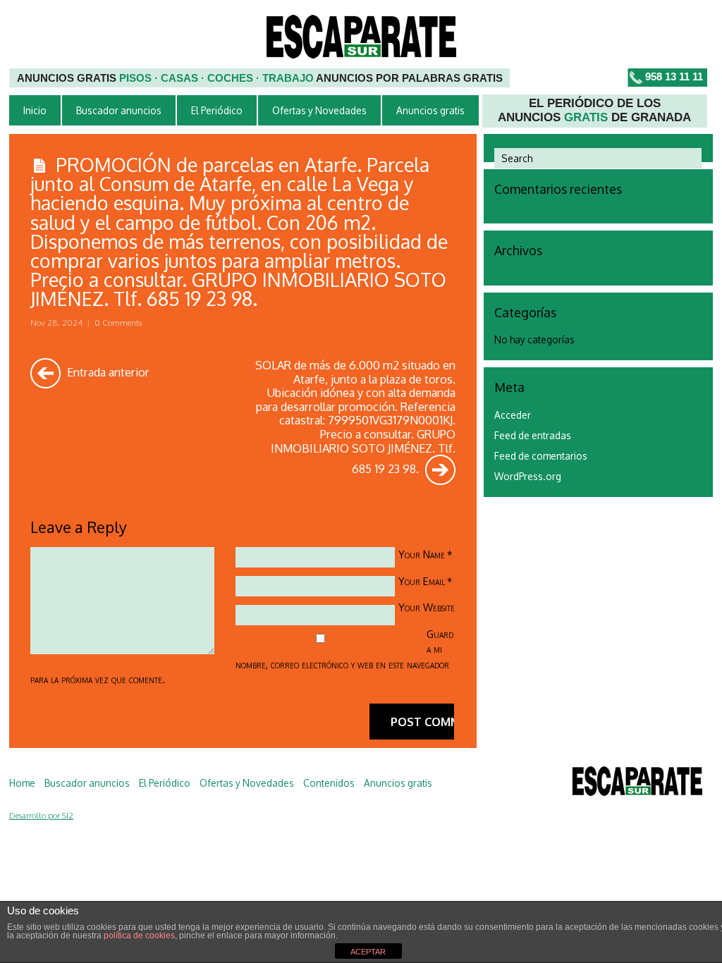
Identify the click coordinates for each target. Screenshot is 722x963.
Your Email (421, 581)
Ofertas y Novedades (319, 110)
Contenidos (329, 783)
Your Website (426, 607)
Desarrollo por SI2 (41, 815)
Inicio (35, 110)
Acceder (512, 415)
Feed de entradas (532, 435)
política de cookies (139, 935)
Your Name (421, 554)
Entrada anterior (106, 371)
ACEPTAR (368, 951)
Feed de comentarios (540, 456)
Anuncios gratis (430, 110)
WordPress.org (527, 476)
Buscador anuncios (118, 110)
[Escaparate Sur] (637, 783)
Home (22, 783)
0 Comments (118, 322)
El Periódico (217, 110)
